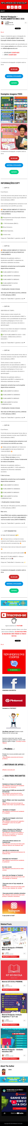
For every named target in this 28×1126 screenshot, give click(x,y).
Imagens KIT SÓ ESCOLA (9, 23)
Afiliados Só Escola (17, 1123)
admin (8, 21)
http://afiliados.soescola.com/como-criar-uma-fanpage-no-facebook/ (13, 877)
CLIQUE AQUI (15, 52)
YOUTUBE (19, 625)
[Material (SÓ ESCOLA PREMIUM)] (14, 970)
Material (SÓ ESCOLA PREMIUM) (12, 982)
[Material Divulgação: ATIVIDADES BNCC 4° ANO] (14, 936)
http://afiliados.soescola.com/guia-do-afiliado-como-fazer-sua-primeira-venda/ (13, 803)
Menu (2, 11)
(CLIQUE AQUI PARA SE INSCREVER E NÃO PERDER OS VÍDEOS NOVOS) (14, 634)
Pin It (2, 32)
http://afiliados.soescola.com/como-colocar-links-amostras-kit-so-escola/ (12, 794)
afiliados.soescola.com (8, 770)
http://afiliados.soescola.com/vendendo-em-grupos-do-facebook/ (13, 786)
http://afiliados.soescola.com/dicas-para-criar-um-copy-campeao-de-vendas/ (13, 887)
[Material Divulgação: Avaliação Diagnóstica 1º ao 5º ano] (14, 1003)
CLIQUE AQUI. (12, 54)
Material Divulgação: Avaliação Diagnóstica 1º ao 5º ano (12, 1016)
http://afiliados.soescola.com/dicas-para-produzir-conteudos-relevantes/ (13, 895)
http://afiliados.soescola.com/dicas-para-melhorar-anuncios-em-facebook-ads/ (13, 844)
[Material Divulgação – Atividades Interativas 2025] (14, 1038)
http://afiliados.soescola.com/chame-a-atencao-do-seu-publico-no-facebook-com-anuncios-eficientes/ (13, 834)
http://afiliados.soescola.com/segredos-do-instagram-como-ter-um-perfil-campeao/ (13, 822)
